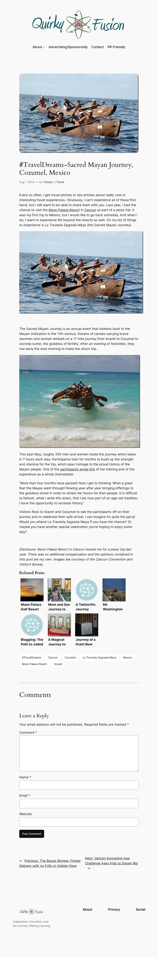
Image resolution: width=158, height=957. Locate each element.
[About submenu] (44, 47)
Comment (28, 732)
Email (24, 795)
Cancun (90, 210)
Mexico (127, 657)
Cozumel (70, 657)
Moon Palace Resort (64, 210)
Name (25, 777)
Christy (48, 182)
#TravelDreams (31, 657)
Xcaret (58, 664)
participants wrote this (77, 469)
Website (25, 814)
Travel (60, 182)
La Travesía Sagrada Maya (99, 657)
